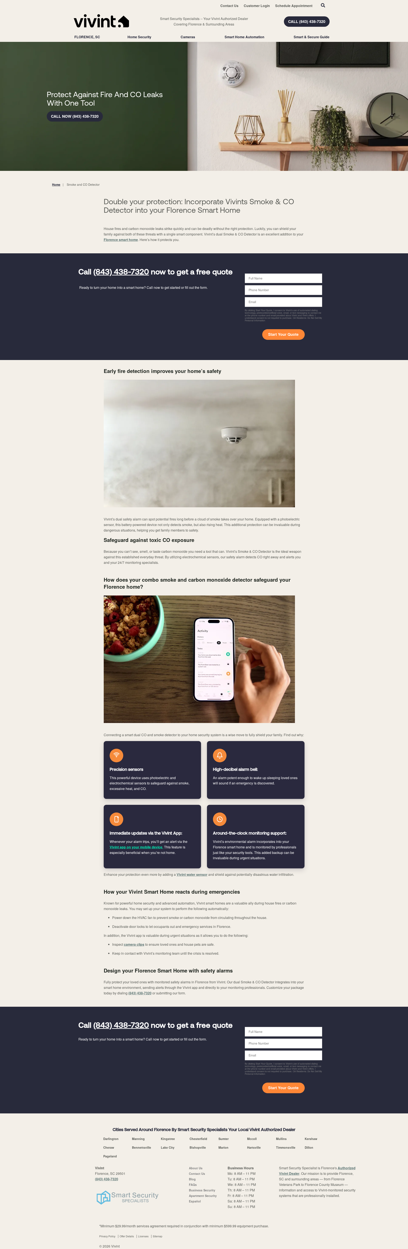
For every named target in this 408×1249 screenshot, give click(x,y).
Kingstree (168, 1139)
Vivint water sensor (192, 874)
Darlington (111, 1139)
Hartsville (254, 1147)
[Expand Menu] (153, 37)
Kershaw (311, 1139)
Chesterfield (198, 1139)
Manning (138, 1139)
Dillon (309, 1147)
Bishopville (198, 1147)
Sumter (223, 1139)
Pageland (110, 1156)
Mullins (281, 1139)
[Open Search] (323, 5)
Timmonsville (285, 1147)
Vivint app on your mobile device (136, 847)
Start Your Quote (283, 334)
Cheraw (108, 1147)
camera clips (134, 944)
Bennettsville (141, 1147)
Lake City (167, 1147)
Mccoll (252, 1139)
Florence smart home (121, 239)
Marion (223, 1147)
